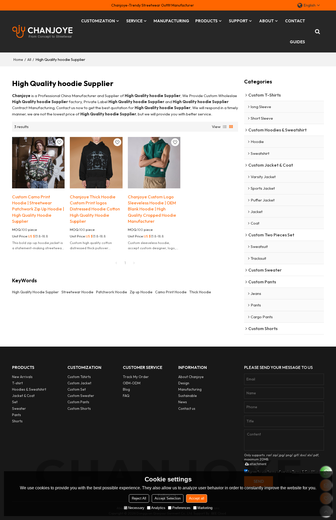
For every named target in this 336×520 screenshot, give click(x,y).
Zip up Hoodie (141, 292)
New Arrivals (22, 377)
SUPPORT (238, 20)
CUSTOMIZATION (98, 20)
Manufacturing (190, 389)
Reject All (139, 498)
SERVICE (134, 20)
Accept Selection (168, 498)
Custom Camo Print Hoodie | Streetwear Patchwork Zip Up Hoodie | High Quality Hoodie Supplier (38, 209)
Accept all (196, 498)
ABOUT (266, 20)
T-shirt (17, 383)
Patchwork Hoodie (111, 292)
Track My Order (136, 377)
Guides (297, 41)
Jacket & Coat (23, 396)
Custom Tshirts (79, 377)
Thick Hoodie (200, 292)
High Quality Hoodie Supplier (35, 292)
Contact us (186, 408)
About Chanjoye (191, 377)
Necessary (136, 508)
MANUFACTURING (171, 20)
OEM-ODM (131, 383)
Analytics (158, 508)
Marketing (204, 508)
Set (15, 402)
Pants (16, 415)
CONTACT (295, 20)
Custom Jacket (79, 383)
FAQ (126, 396)
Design (183, 383)
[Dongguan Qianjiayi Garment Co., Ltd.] (42, 31)
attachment (257, 464)
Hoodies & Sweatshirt (29, 389)
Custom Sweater (80, 396)
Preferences (181, 508)
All (29, 59)
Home (18, 59)
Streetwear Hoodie (77, 292)
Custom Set (76, 389)
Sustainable (187, 396)
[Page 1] (116, 263)
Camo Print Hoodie (171, 292)
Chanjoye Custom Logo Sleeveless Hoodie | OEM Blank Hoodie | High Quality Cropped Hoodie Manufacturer (152, 209)
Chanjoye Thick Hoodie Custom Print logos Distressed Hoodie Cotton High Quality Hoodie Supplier (95, 209)
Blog (126, 389)
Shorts (17, 421)
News (182, 402)
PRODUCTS (206, 20)
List (225, 126)
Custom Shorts (79, 408)
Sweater (19, 408)
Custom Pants (78, 402)
